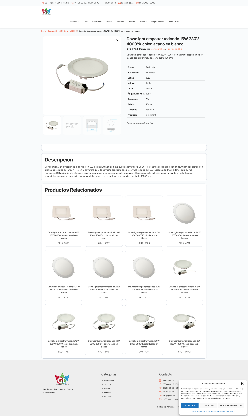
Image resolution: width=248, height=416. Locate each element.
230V (148, 83)
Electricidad (173, 21)
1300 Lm (150, 109)
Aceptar (189, 405)
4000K (149, 88)
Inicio (43, 31)
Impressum (230, 411)
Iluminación (74, 21)
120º (148, 93)
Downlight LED (70, 31)
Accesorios (97, 21)
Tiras (86, 21)
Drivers (109, 21)
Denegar (208, 405)
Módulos (143, 21)
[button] (243, 383)
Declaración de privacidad (215, 411)
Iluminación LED (55, 31)
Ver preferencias (231, 405)
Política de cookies (198, 411)
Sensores (120, 21)
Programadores (157, 21)
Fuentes (132, 21)
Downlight (151, 115)
